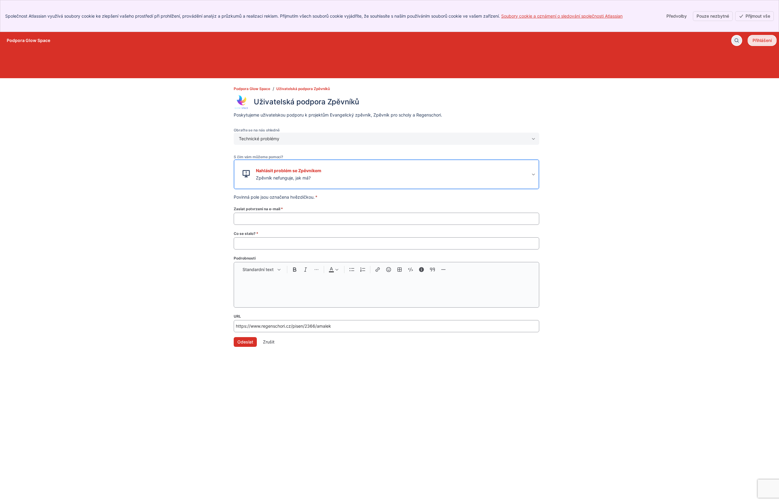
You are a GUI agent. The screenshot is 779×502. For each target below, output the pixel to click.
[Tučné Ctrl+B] (294, 269)
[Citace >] (432, 269)
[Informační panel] (421, 269)
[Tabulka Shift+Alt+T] (399, 269)
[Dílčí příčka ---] (443, 269)
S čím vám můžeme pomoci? (258, 157)
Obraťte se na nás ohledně (257, 130)
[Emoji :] (388, 269)
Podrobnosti (245, 258)
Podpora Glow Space (252, 88)
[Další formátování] (316, 269)
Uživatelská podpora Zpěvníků (303, 88)
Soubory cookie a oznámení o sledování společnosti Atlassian (562, 16)
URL (237, 316)
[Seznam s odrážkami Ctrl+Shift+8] (352, 269)
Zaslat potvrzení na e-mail (258, 209)
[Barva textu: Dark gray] (334, 269)
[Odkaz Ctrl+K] (378, 269)
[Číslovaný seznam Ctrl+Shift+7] (363, 269)
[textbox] (386, 287)
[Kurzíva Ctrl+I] (305, 269)
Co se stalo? (246, 233)
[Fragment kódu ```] (410, 269)
